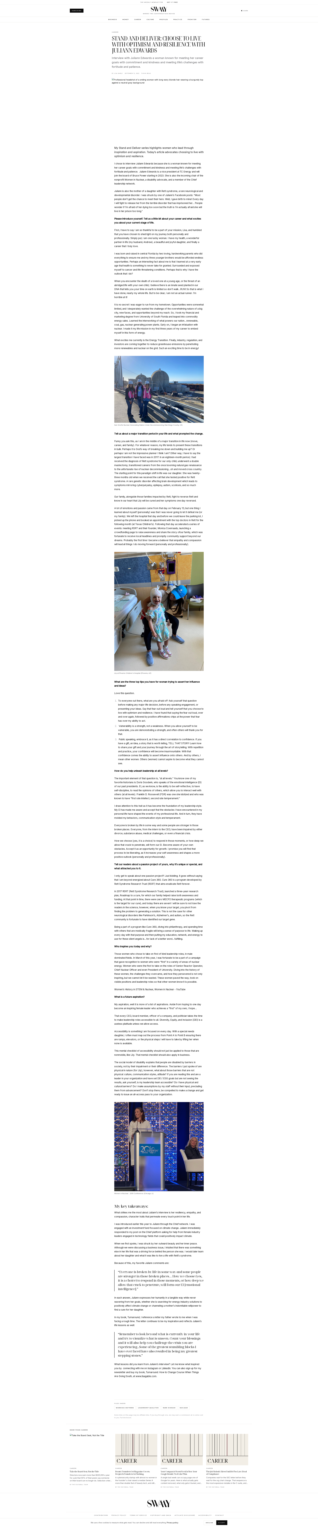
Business (112, 19)
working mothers (125, 1408)
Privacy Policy (119, 1515)
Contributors (101, 1515)
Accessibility (205, 1515)
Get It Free (172, 2)
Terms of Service (138, 1515)
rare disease (169, 1408)
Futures (206, 19)
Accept (221, 1523)
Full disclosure (125, 1418)
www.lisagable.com (145, 1376)
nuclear (184, 1408)
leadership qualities (148, 1408)
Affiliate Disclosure (185, 1515)
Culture (150, 19)
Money (125, 19)
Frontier (192, 19)
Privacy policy (172, 1523)
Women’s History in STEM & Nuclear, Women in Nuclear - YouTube (149, 989)
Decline (209, 1523)
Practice (177, 19)
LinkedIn (166, 1368)
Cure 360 (156, 879)
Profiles (163, 19)
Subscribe (76, 11)
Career (137, 19)
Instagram (153, 1368)
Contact (219, 1515)
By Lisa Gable (117, 73)
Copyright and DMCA (160, 1515)
